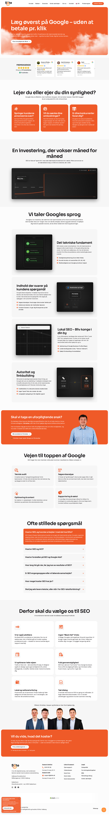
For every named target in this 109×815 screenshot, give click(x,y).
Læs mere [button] (39, 75)
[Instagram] (12, 787)
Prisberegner (86, 3)
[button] (95, 69)
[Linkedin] (15, 787)
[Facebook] (18, 787)
